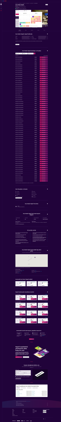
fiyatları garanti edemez (28, 401)
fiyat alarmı (43, 335)
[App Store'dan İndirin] (44, 412)
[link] (22, 299)
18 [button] (37, 19)
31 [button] (20, 24)
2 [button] (29, 16)
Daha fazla (46, 294)
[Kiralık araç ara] (1, 5)
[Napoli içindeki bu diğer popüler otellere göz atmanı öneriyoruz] (47, 279)
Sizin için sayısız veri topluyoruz (19, 404)
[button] (1, 1)
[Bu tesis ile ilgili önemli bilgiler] (47, 214)
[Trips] (1, 8)
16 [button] (29, 19)
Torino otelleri (33, 395)
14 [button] (26, 19)
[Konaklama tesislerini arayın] (1, 4)
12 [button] (23, 19)
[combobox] (24, 371)
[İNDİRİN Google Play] (44, 410)
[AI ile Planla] (1, 7)
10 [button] (20, 19)
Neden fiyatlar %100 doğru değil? (20, 405)
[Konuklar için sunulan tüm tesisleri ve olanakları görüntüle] (47, 189)
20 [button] (40, 19)
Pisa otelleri (33, 394)
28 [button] (26, 22)
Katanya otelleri (17, 395)
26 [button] (23, 22)
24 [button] (20, 22)
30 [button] (29, 22)
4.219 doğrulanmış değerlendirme (22, 8)
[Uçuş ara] (1, 3)
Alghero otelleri (17, 394)
